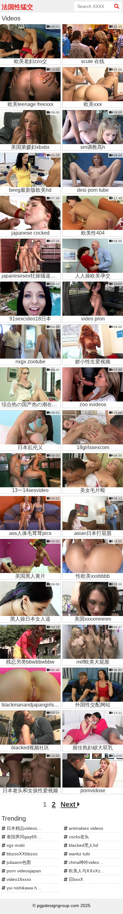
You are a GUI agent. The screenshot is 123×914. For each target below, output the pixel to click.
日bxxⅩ (75, 879)
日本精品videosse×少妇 (29, 828)
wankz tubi (78, 853)
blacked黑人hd (82, 845)
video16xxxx (18, 879)
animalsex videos (85, 828)
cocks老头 (78, 836)
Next (69, 804)
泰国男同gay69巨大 (25, 836)
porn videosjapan (23, 870)
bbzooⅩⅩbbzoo (21, 853)
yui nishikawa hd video (28, 887)
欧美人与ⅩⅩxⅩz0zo (87, 870)
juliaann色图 (18, 862)
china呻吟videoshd (86, 862)
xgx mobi (15, 845)
